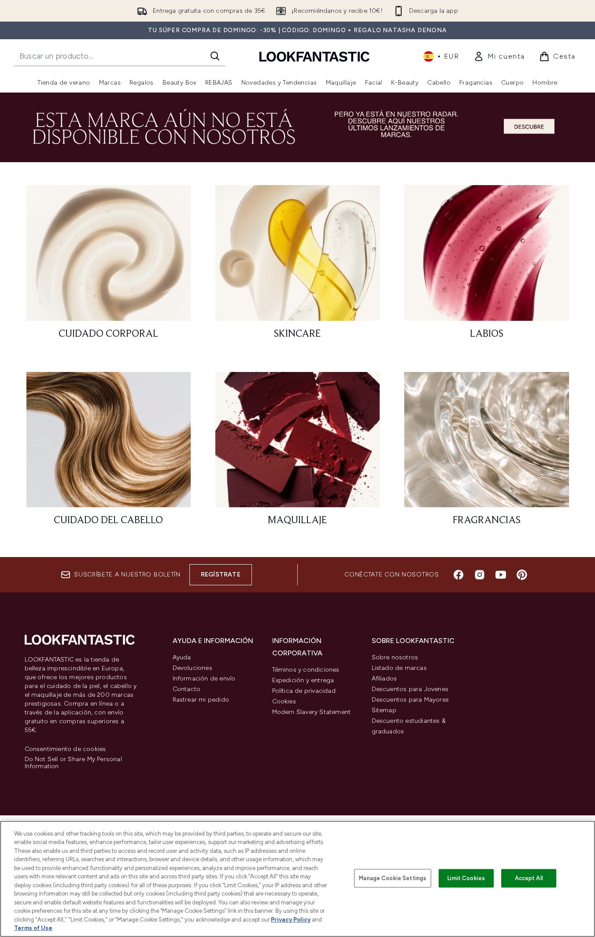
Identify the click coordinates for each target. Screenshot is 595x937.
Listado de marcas (399, 668)
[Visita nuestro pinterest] (521, 574)
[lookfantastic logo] (314, 56)
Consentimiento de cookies (65, 749)
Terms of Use (33, 928)
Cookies (284, 701)
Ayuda (182, 657)
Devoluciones (192, 668)
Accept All (529, 878)
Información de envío (204, 678)
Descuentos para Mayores (410, 699)
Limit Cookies (466, 878)
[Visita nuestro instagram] (479, 574)
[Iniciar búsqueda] (215, 56)
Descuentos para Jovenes (410, 689)
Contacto (187, 689)
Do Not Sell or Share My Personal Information (73, 763)
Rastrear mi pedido (201, 699)
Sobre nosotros (395, 657)
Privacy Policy (290, 919)
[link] (499, 56)
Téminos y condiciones (306, 669)
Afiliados (384, 678)
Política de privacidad (304, 691)
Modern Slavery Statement (311, 712)
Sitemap (384, 710)
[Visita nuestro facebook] (458, 574)
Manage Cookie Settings (392, 878)
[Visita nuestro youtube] (500, 574)
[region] (297, 879)
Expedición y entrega (303, 680)
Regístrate (220, 574)
